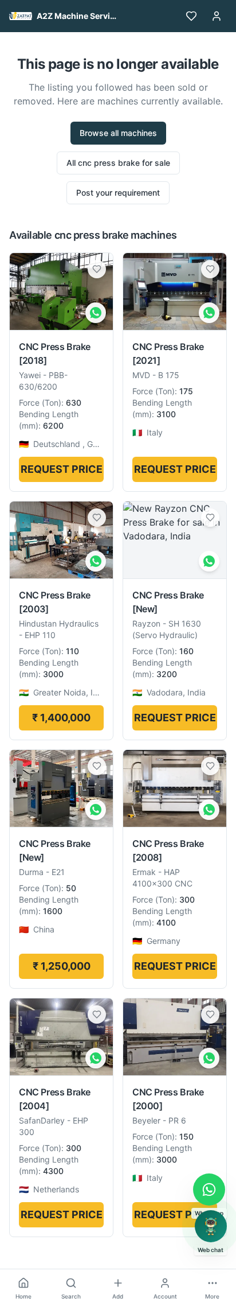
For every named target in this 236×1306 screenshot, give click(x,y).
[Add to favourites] (97, 269)
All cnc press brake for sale (118, 163)
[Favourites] (191, 16)
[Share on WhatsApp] (95, 312)
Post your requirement (118, 192)
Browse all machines (118, 133)
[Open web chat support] (211, 1226)
